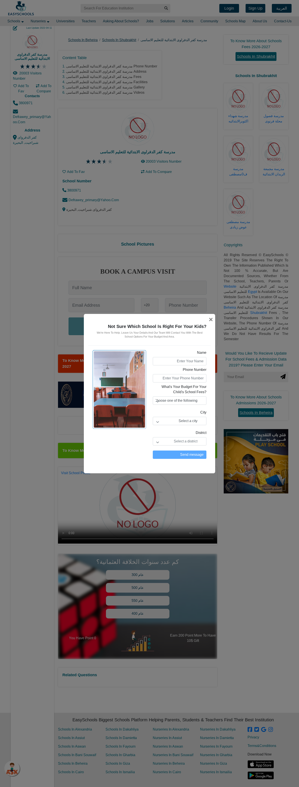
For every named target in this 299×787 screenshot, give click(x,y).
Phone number (194, 369)
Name (201, 352)
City (203, 412)
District (201, 433)
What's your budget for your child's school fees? (184, 389)
